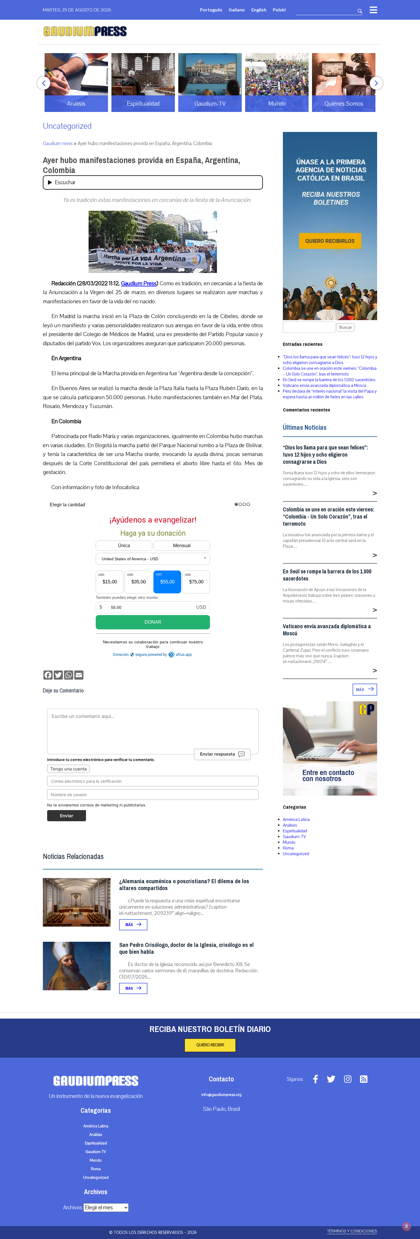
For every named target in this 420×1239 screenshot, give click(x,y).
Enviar (66, 815)
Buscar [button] (345, 327)
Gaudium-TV (294, 837)
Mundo (289, 842)
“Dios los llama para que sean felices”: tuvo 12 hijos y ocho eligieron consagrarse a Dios (330, 360)
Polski (279, 9)
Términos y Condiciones (352, 1231)
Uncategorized (67, 126)
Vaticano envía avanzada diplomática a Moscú (324, 385)
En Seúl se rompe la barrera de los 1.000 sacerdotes (329, 380)
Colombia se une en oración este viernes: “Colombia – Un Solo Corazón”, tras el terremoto (330, 371)
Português (211, 9)
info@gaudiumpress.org (221, 1094)
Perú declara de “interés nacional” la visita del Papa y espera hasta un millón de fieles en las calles (330, 394)
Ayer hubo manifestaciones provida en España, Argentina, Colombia (141, 165)
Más (129, 924)
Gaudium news (58, 143)
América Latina (296, 819)
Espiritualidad (295, 831)
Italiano (237, 9)
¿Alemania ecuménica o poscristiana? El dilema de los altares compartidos (184, 884)
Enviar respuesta (217, 754)
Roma (288, 848)
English (258, 9)
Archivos (72, 1207)
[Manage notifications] (406, 1226)
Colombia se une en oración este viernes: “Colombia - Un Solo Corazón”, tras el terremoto (328, 516)
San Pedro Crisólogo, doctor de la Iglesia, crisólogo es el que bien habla (186, 948)
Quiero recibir (210, 1045)
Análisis (290, 825)
